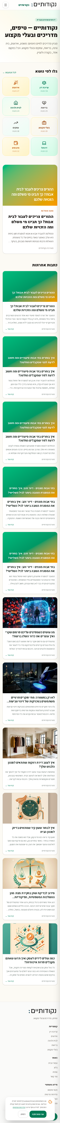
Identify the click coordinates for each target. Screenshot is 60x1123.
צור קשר (53, 1076)
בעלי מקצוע (52, 1049)
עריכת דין (53, 1031)
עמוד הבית (52, 1063)
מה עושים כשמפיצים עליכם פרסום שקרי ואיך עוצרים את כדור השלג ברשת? (30, 635)
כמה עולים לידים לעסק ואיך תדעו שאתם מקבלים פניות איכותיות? (30, 961)
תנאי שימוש (52, 1089)
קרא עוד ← (9, 329)
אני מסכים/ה (38, 1114)
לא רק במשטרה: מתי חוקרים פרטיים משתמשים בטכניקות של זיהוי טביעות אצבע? (32, 700)
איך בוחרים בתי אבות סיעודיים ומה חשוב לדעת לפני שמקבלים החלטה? (30, 374)
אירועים (54, 1036)
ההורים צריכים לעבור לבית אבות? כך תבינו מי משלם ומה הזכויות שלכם (32, 308)
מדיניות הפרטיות (19, 1107)
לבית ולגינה (52, 1040)
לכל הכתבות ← (9, 72)
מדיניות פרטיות (51, 1094)
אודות (55, 1072)
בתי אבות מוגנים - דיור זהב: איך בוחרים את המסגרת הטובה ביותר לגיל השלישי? (30, 504)
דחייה (23, 1114)
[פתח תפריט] (6, 5)
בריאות (54, 1045)
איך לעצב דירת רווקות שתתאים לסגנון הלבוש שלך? (31, 765)
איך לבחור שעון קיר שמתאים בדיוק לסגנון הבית (33, 830)
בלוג (55, 1067)
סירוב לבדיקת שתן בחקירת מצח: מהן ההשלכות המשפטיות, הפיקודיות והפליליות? (32, 895)
